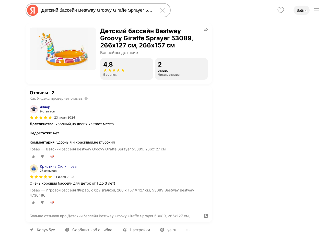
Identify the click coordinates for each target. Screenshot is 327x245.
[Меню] (317, 10)
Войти (302, 10)
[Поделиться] (206, 30)
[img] (41, 117)
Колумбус (46, 229)
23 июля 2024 (64, 117)
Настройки (140, 229)
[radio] (33, 156)
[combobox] (97, 10)
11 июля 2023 (64, 177)
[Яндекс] (32, 10)
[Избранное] (280, 10)
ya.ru (171, 229)
